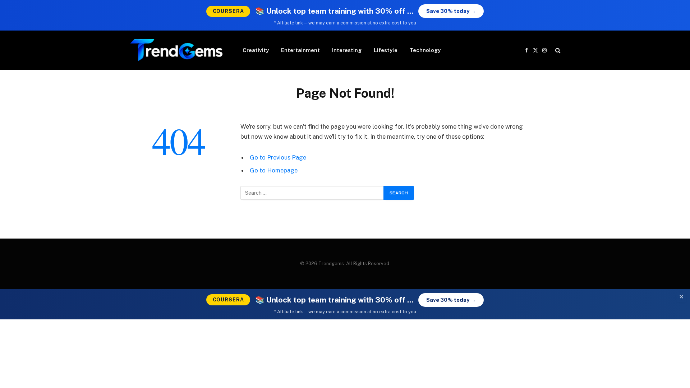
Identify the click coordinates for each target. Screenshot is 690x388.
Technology (425, 50)
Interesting (347, 50)
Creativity (256, 50)
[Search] (557, 50)
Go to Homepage (274, 170)
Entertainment (300, 50)
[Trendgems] (176, 50)
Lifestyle (385, 50)
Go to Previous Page (278, 157)
